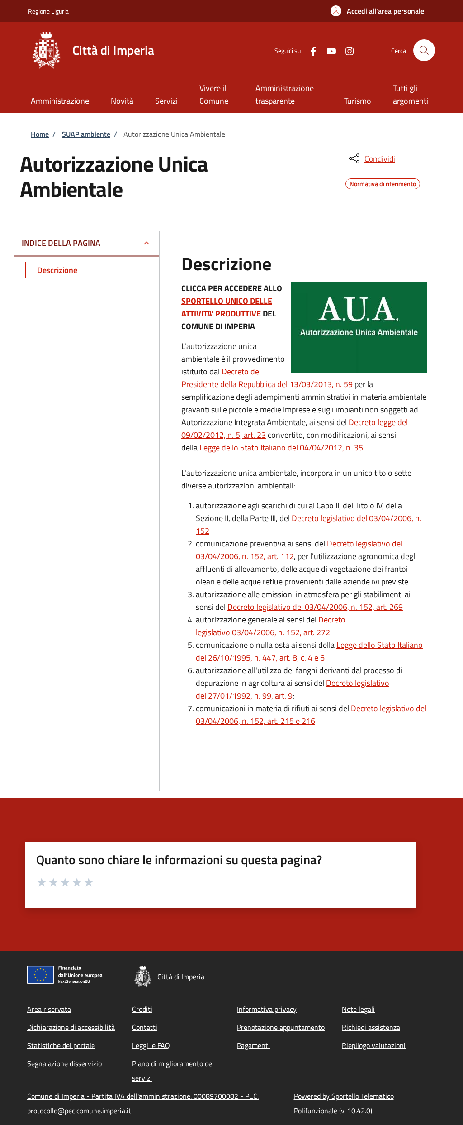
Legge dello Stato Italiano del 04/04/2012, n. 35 (281, 447)
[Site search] (424, 50)
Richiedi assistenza (371, 1027)
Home (40, 134)
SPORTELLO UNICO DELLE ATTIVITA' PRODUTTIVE (226, 307)
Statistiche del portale (61, 1045)
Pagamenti (253, 1045)
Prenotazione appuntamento (281, 1027)
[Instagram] (346, 50)
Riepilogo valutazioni (374, 1045)
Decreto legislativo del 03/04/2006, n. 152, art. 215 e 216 (311, 714)
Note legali (358, 1009)
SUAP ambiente (86, 134)
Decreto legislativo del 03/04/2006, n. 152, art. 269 (315, 607)
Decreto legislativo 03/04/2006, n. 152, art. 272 (270, 625)
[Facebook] (310, 50)
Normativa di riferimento (383, 182)
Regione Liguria (48, 11)
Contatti (144, 1027)
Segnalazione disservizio (64, 1063)
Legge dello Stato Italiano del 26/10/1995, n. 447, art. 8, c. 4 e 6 (309, 651)
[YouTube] (328, 50)
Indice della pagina (61, 243)
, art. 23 (253, 435)
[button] (377, 11)
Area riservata (49, 1009)
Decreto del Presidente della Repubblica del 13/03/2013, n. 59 (267, 377)
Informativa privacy (267, 1009)
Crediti (142, 1009)
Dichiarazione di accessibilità (71, 1027)
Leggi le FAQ (151, 1045)
